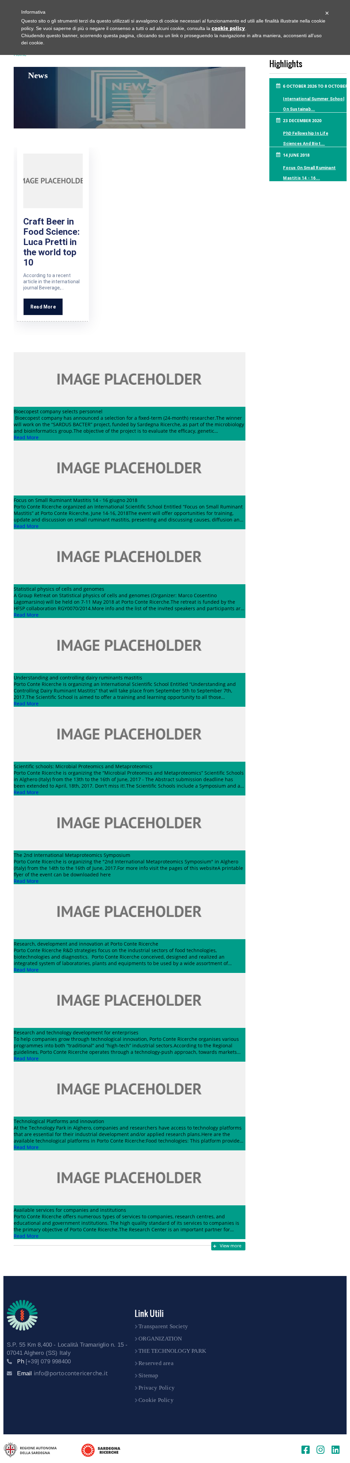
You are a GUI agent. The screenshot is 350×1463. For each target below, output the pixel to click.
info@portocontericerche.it (71, 1373)
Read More (43, 307)
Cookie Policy (156, 1400)
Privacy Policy (156, 1388)
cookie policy (228, 28)
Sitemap (148, 1375)
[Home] (22, 1315)
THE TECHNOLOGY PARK (172, 1351)
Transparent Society (163, 1326)
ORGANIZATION (160, 1338)
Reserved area (156, 1363)
